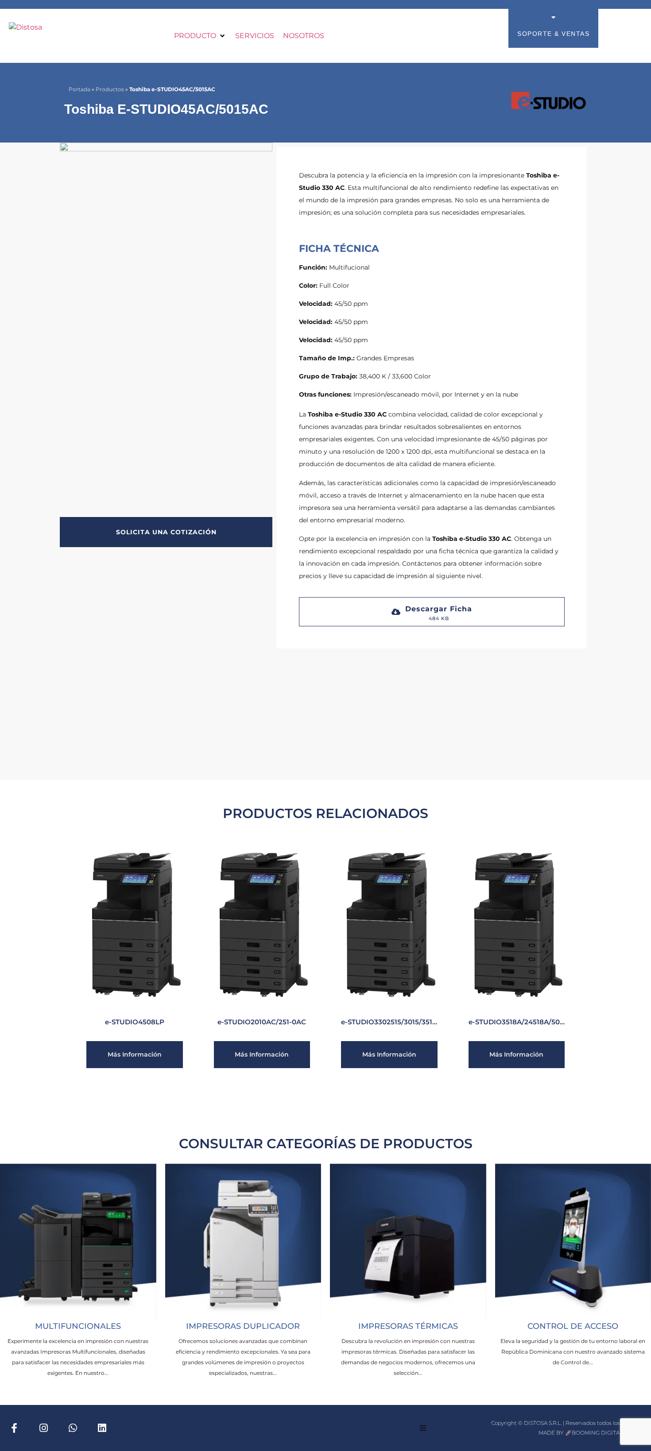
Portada (79, 89)
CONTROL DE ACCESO (572, 1326)
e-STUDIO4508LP (134, 1022)
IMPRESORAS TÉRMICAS (408, 1326)
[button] (200, 35)
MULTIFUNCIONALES (78, 1326)
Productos (110, 89)
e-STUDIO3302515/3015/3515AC (393, 1022)
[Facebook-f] (14, 1428)
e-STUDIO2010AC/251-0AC (261, 1022)
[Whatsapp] (72, 1428)
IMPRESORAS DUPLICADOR (243, 1326)
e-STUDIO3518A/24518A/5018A (520, 1022)
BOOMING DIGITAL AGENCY (609, 1432)
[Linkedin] (102, 1428)
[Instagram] (43, 1428)
